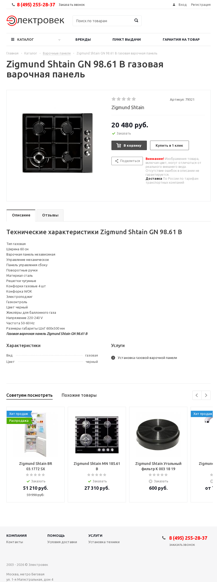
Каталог (25, 39)
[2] (118, 99)
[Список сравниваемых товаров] (152, 24)
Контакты (14, 542)
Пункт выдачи (126, 39)
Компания (16, 535)
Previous (197, 395)
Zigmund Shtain (127, 107)
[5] (134, 99)
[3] (123, 99)
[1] (113, 99)
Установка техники (104, 542)
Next (206, 395)
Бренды (83, 39)
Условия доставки (62, 542)
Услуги (95, 535)
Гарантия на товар (181, 39)
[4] (129, 99)
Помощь (56, 535)
